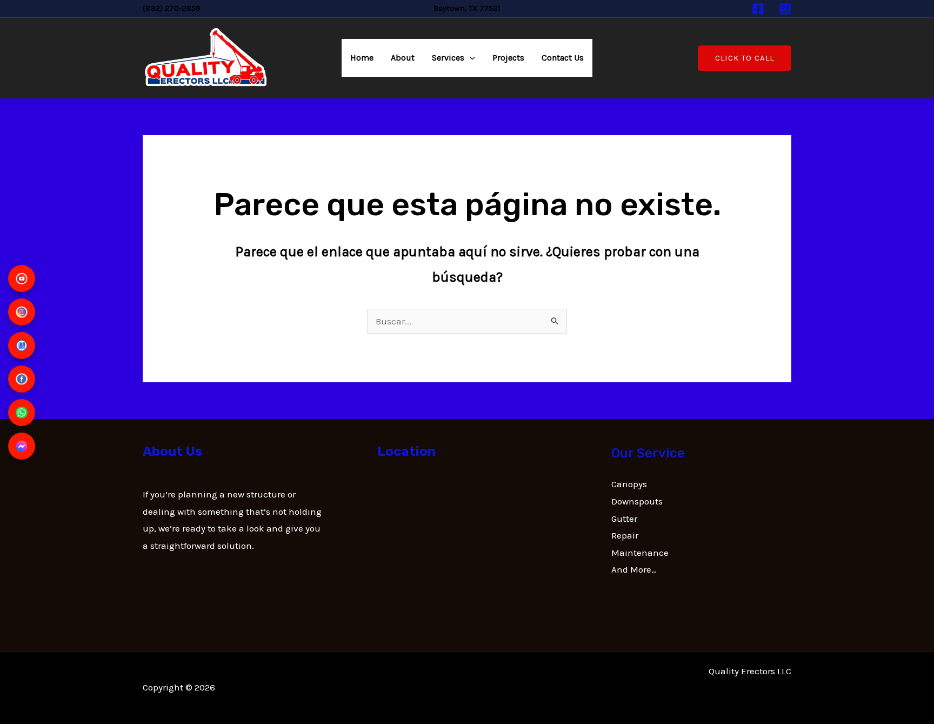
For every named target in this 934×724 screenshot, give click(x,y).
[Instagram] (785, 9)
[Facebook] (758, 9)
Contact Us (563, 57)
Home (361, 57)
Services (448, 57)
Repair (624, 535)
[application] (469, 58)
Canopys (629, 484)
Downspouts (637, 501)
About (403, 57)
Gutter (624, 518)
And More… (634, 569)
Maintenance (640, 552)
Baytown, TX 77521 (467, 8)
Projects (508, 57)
